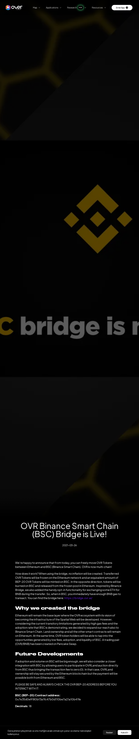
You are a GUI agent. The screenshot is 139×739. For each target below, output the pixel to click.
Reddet (109, 732)
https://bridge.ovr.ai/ (78, 598)
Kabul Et (124, 732)
